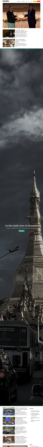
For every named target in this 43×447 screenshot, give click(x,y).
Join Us (35, 1)
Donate (39, 1)
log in (31, 1)
